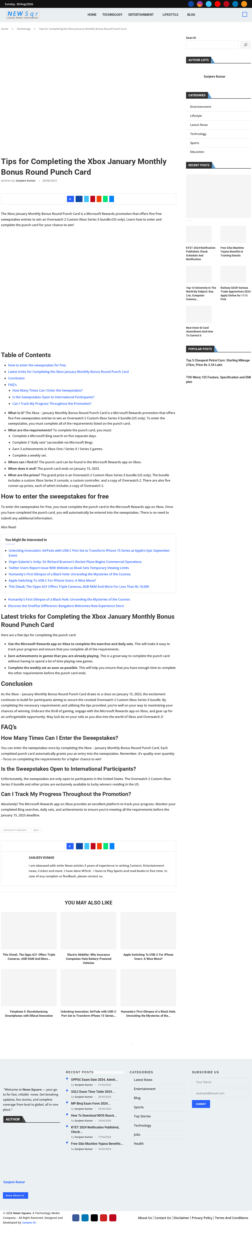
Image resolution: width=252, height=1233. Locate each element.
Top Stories (142, 1116)
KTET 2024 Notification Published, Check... (95, 1129)
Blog (191, 15)
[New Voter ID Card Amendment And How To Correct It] (199, 314)
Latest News (199, 125)
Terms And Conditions (231, 1218)
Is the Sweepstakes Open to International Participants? (53, 397)
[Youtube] (217, 4)
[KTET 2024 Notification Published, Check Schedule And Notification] (199, 234)
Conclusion (16, 378)
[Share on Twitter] (86, 199)
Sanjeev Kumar (26, 180)
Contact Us (163, 1218)
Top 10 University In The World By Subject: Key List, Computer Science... (201, 293)
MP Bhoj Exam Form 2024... (91, 1103)
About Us (145, 1218)
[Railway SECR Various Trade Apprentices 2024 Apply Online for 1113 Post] (233, 274)
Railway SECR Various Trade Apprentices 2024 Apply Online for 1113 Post (235, 293)
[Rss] (244, 4)
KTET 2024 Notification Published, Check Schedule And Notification (200, 253)
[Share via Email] (111, 199)
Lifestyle (170, 15)
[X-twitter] (94, 1217)
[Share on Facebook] (79, 199)
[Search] (244, 14)
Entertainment (141, 15)
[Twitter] (209, 4)
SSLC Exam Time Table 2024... (93, 1091)
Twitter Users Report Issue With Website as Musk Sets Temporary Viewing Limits (69, 568)
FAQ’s (12, 385)
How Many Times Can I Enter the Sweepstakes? (47, 390)
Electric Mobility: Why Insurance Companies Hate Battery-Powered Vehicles (88, 959)
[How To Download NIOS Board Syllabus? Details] (218, 196)
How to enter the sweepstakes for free (37, 365)
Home (92, 15)
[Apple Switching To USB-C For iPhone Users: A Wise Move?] (148, 930)
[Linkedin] (235, 4)
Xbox (36, 830)
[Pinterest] (226, 4)
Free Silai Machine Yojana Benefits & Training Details (232, 251)
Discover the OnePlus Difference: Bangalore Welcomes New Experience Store (66, 606)
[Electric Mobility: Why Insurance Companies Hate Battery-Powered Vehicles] (88, 930)
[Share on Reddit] (99, 199)
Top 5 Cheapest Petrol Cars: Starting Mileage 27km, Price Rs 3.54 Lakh (218, 362)
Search (191, 38)
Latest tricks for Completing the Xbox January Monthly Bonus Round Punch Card (68, 372)
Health (139, 1143)
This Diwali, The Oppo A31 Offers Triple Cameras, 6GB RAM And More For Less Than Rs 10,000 (79, 586)
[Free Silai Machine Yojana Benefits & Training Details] (233, 234)
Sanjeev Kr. (29, 1222)
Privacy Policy (202, 1218)
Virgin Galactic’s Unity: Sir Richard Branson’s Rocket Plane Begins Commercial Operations (75, 562)
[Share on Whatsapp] (105, 199)
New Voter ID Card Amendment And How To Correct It (199, 331)
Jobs (137, 1134)
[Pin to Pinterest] (92, 199)
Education (197, 152)
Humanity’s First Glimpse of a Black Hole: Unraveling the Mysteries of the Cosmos (70, 574)
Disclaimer (181, 1218)
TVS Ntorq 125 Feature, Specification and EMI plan (218, 379)
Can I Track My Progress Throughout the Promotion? (51, 403)
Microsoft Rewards (15, 830)
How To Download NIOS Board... (94, 1115)
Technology (112, 15)
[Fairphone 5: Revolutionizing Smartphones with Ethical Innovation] (29, 987)
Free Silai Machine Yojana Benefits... (97, 1144)
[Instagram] (200, 4)
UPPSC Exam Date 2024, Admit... (94, 1080)
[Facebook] (191, 4)
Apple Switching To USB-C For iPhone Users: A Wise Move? (52, 580)
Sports (194, 143)
